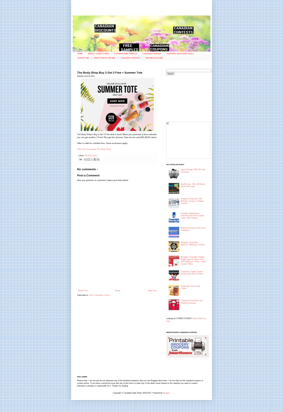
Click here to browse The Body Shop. (94, 149)
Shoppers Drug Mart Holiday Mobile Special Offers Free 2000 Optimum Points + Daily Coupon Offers (193, 260)
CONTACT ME (83, 58)
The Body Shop (91, 155)
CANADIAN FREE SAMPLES (125, 54)
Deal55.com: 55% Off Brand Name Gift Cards (193, 185)
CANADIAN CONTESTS (130, 58)
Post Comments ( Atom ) (99, 295)
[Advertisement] (141, 8)
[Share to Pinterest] (98, 159)
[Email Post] (80, 159)
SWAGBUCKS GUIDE (154, 58)
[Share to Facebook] (94, 159)
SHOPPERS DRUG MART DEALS (180, 54)
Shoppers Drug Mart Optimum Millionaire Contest (193, 243)
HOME (80, 54)
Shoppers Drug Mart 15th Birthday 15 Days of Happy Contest (192, 201)
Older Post (152, 290)
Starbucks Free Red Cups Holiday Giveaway (192, 301)
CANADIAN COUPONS (152, 54)
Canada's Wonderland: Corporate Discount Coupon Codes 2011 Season (192, 215)
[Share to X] (91, 159)
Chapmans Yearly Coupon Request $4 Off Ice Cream (192, 272)
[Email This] (85, 159)
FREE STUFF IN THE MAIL (105, 58)
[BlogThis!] (88, 159)
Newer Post (83, 290)
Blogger (166, 393)
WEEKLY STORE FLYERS (98, 54)
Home (117, 290)
